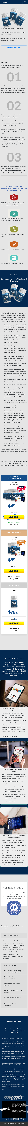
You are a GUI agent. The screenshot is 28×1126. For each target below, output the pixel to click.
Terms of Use (13, 1029)
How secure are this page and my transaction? (12, 998)
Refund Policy (14, 1032)
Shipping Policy (21, 1030)
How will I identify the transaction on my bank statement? (13, 977)
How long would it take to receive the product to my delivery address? (13, 971)
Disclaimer (20, 1029)
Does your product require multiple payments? (13, 991)
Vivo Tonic (14, 1123)
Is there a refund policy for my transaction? (12, 984)
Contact (7, 1029)
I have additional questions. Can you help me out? (13, 1004)
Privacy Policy (13, 1030)
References (6, 1030)
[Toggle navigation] (24, 2)
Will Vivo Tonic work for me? (11, 935)
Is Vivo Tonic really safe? (10, 965)
